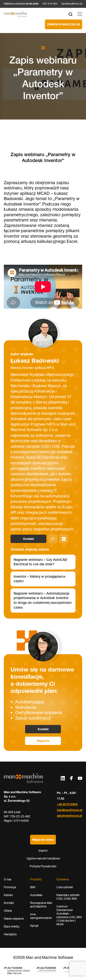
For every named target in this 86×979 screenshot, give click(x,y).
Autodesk (36, 895)
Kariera (8, 895)
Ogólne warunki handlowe (43, 858)
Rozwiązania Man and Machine (41, 904)
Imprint (43, 850)
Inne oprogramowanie (41, 916)
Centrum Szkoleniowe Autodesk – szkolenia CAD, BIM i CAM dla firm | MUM (68, 915)
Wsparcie (43, 741)
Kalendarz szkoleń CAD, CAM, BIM (68, 896)
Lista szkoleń (64, 887)
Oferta (8, 910)
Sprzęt (34, 925)
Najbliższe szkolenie (21, 3)
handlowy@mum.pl (71, 3)
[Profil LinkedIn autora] (63, 539)
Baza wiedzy (12, 926)
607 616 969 (50, 3)
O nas (7, 879)
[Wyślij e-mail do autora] (53, 539)
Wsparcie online (43, 839)
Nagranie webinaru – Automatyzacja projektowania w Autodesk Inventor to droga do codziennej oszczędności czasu (42, 600)
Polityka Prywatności (43, 866)
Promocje (10, 887)
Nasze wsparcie (14, 918)
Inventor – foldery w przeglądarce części (39, 578)
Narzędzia (10, 934)
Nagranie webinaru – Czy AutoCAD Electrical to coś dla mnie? (40, 561)
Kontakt (28, 539)
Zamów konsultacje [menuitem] (63, 24)
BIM (32, 887)
